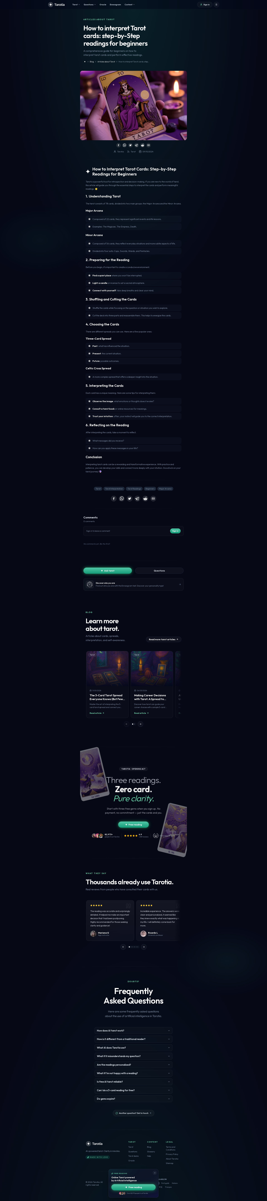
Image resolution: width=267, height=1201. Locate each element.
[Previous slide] (123, 947)
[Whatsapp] (124, 145)
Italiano (175, 1183)
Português (165, 1183)
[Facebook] (118, 145)
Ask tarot (109, 570)
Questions (159, 570)
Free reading (135, 824)
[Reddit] (142, 145)
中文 (160, 1187)
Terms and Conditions (170, 1148)
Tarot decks (133, 1156)
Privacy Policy (172, 1154)
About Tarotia (172, 1159)
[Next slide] (140, 724)
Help (149, 1156)
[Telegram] (136, 145)
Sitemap (169, 1163)
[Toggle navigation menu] (216, 4)
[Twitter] (130, 145)
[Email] (148, 145)
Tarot (130, 1147)
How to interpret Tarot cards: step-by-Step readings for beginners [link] (134, 61)
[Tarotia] (56, 4)
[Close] (155, 1173)
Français (168, 1187)
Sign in (175, 531)
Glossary (151, 1151)
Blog (149, 1147)
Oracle (131, 1160)
